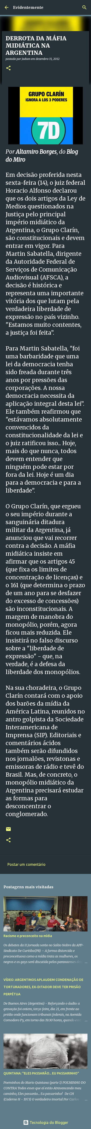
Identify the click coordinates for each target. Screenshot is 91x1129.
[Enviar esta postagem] (8, 830)
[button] (8, 68)
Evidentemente (28, 7)
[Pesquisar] (84, 7)
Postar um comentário (26, 864)
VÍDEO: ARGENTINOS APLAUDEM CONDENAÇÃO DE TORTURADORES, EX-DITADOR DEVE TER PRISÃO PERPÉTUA (43, 987)
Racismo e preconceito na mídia (28, 936)
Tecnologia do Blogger (48, 1122)
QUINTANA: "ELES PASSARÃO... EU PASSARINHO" (41, 1073)
